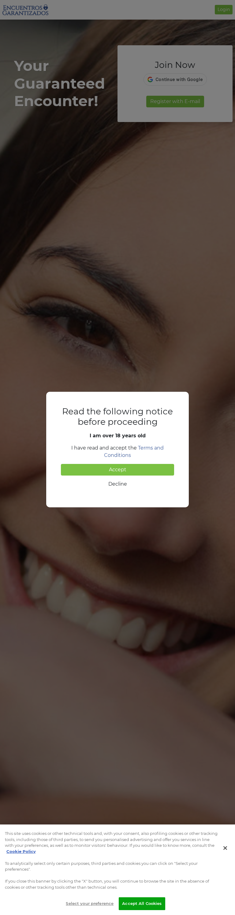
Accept (117, 469)
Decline (117, 484)
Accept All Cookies (142, 903)
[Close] (225, 848)
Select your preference (90, 903)
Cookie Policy (21, 851)
